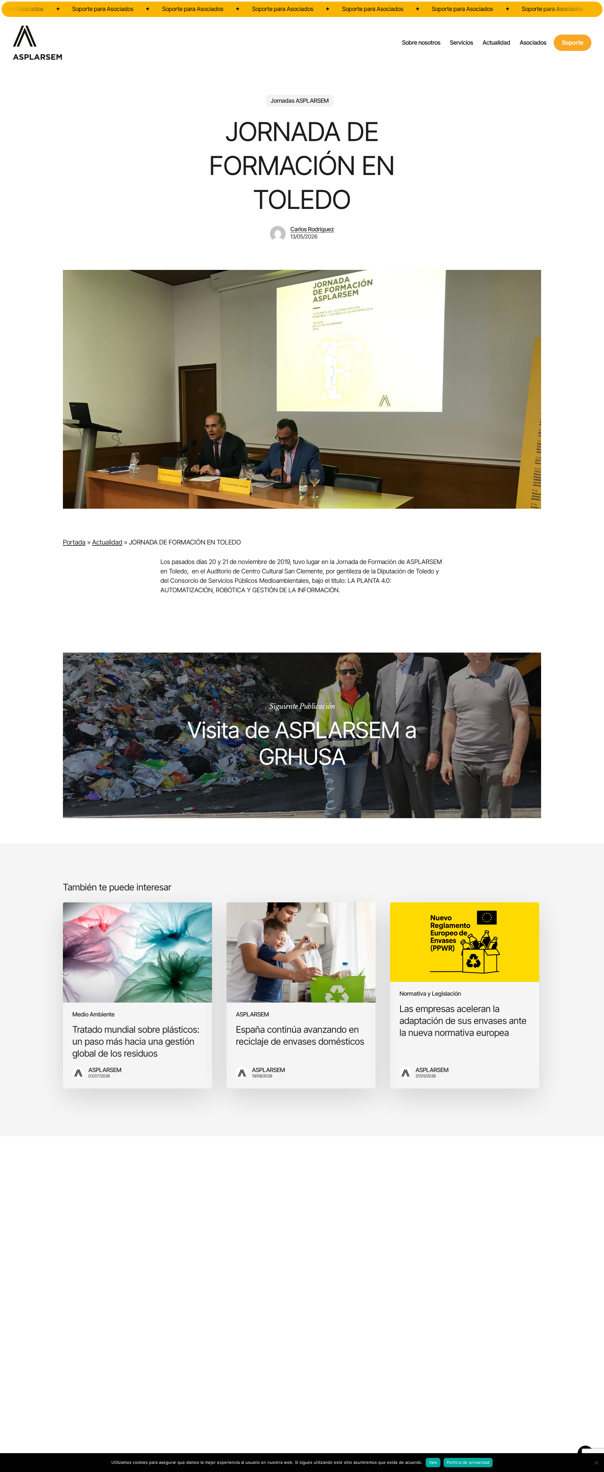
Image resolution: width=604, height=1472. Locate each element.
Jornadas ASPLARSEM (300, 100)
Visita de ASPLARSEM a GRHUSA (302, 735)
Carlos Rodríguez (312, 229)
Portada (74, 542)
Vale (433, 1462)
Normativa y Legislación (430, 994)
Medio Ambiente (93, 1015)
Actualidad (107, 542)
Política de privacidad (468, 1462)
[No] (596, 1462)
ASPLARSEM (252, 1015)
